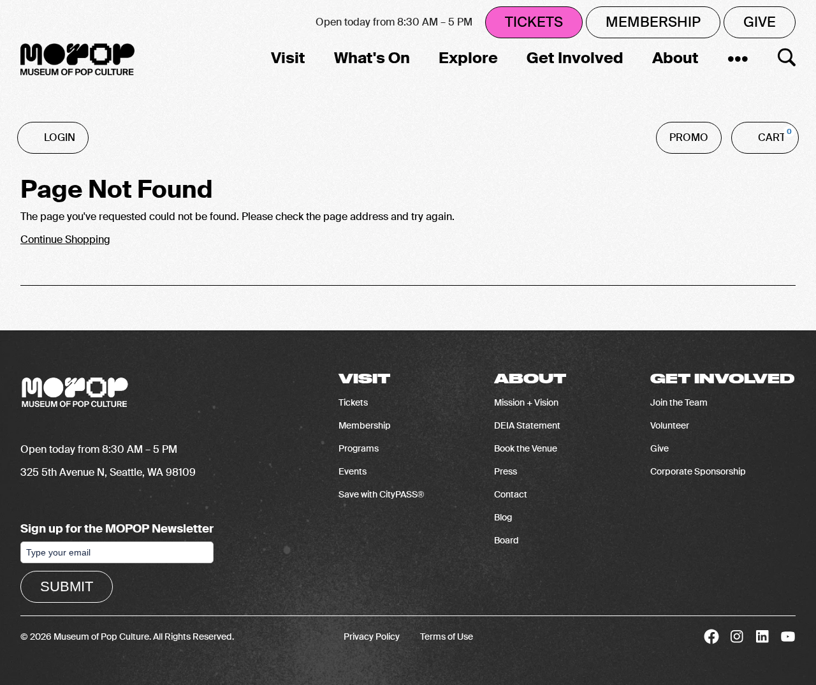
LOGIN (59, 137)
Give (759, 22)
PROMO (688, 137)
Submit (66, 586)
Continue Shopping (65, 239)
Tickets (534, 22)
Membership (653, 22)
